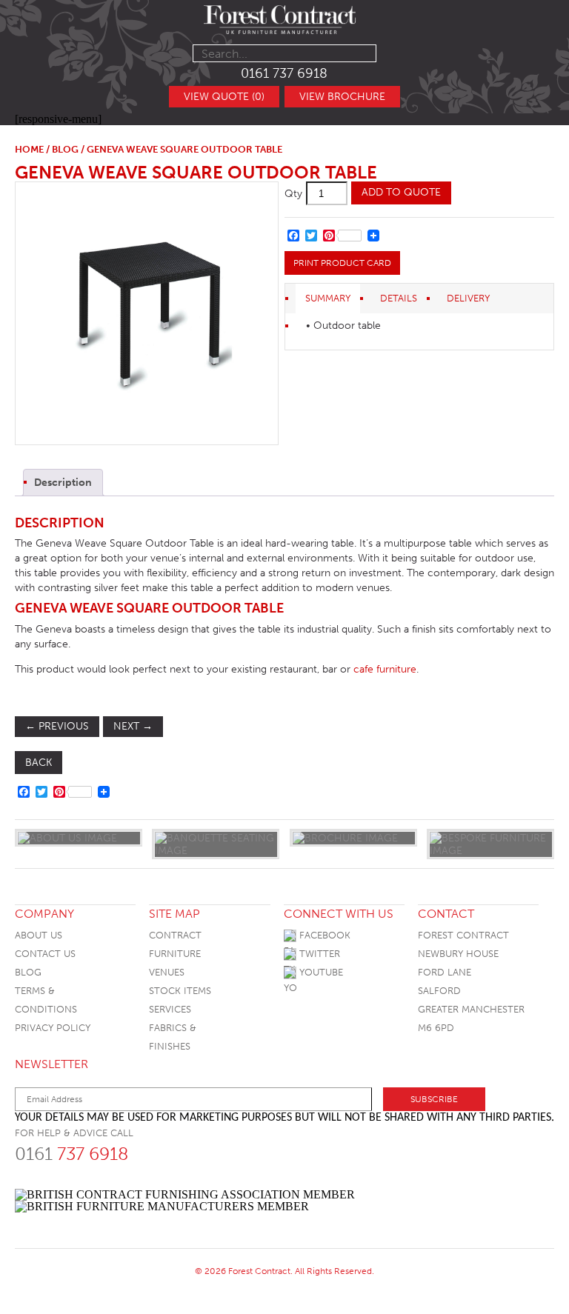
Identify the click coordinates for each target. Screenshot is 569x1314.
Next (133, 726)
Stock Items (180, 990)
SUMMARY (327, 298)
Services (170, 1009)
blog (65, 149)
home (29, 149)
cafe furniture (384, 669)
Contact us (45, 953)
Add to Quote (401, 192)
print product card (342, 263)
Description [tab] (63, 482)
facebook (323, 935)
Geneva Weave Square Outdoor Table (196, 172)
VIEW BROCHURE (342, 96)
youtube (319, 972)
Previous (57, 726)
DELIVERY (468, 298)
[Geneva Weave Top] (146, 313)
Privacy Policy (52, 1027)
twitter (318, 953)
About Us (38, 935)
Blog (28, 972)
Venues (166, 972)
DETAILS (398, 298)
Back (38, 762)
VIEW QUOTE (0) (224, 96)
